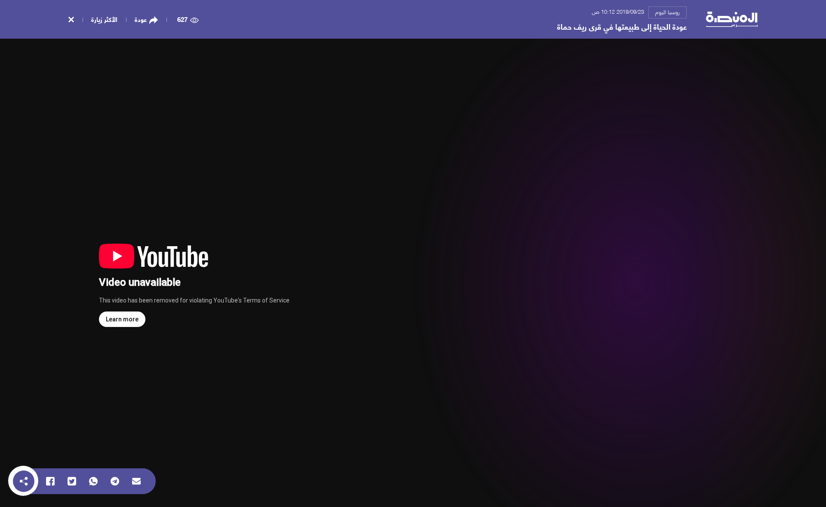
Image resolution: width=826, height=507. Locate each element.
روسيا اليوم (667, 11)
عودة (141, 19)
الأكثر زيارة (104, 19)
